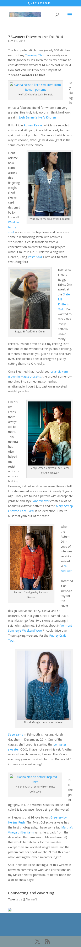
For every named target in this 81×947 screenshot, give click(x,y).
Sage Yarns (15, 734)
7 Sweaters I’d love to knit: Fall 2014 (35, 37)
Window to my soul (13, 227)
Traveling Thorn (35, 55)
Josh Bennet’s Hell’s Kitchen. (37, 117)
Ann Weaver (41, 501)
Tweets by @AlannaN (22, 899)
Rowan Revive (33, 125)
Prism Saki (35, 257)
